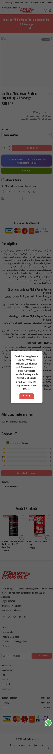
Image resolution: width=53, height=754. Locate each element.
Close (26, 396)
